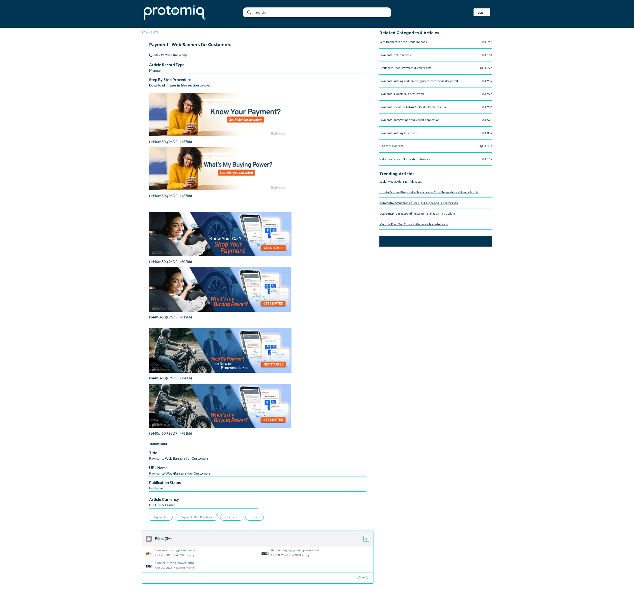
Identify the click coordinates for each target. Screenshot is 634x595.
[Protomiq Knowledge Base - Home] (175, 12)
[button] (366, 539)
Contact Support (436, 241)
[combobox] (323, 12)
